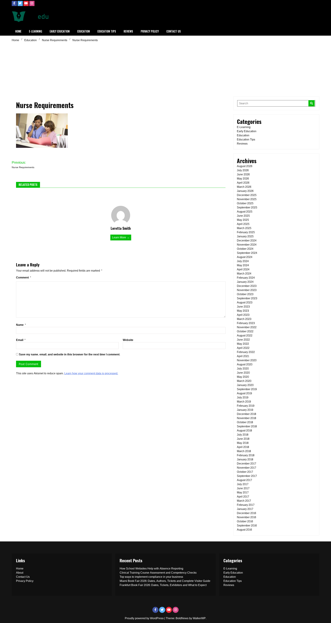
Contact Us (173, 31)
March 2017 (244, 500)
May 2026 (243, 178)
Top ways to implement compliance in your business (151, 576)
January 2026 (245, 190)
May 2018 (242, 442)
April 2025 (243, 223)
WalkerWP (199, 618)
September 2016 (247, 525)
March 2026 (244, 186)
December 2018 (246, 413)
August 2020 (244, 364)
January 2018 (245, 459)
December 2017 (246, 463)
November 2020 (247, 360)
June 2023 (243, 306)
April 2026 (243, 182)
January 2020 (245, 385)
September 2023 (247, 298)
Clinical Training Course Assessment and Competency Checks (158, 572)
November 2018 (246, 418)
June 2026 (243, 174)
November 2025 (247, 199)
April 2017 (243, 496)
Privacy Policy (150, 31)
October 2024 (245, 248)
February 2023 (246, 323)
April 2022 (243, 347)
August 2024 (244, 257)
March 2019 (244, 401)
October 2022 (245, 331)
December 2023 (247, 285)
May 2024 (243, 265)
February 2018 (245, 455)
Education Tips (106, 31)
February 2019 (245, 405)
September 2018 (247, 426)
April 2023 (243, 314)
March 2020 (244, 380)
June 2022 (243, 339)
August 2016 (244, 529)
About (19, 572)
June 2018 (243, 438)
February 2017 (245, 504)
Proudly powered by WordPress (144, 618)
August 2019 (244, 393)
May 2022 (243, 343)
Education (83, 31)
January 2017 (245, 508)
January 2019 (245, 409)
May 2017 (243, 492)
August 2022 (244, 335)
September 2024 (247, 252)
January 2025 (245, 236)
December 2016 (246, 513)
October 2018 (245, 422)
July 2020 (243, 368)
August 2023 (244, 302)
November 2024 (247, 244)
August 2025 (244, 211)
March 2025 (244, 228)
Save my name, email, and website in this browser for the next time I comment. (69, 354)
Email (21, 339)
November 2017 (246, 467)
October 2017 (245, 471)
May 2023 (243, 310)
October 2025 (245, 203)
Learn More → (120, 237)
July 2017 (242, 484)
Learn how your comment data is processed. (91, 373)
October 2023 (245, 294)
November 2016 (246, 517)
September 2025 (247, 207)
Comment (23, 277)
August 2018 (244, 430)
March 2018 (244, 451)
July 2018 (242, 434)
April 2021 (243, 356)
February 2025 (246, 232)
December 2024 (247, 240)
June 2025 (243, 215)
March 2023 (244, 318)
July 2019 (242, 397)
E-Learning (35, 31)
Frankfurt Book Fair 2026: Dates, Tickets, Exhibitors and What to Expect (163, 585)
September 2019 (247, 389)
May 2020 (243, 376)
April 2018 (243, 447)
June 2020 (243, 372)
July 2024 (243, 261)
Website (128, 339)
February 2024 (246, 277)
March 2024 (244, 273)
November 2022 (247, 327)
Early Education (60, 31)
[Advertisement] (165, 69)
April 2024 (243, 269)
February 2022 (246, 352)
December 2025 (247, 195)
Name (21, 324)
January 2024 (245, 281)
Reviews (128, 31)
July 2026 (243, 170)
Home (18, 31)
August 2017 (244, 480)
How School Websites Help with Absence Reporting (151, 568)
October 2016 (245, 521)
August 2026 (244, 166)
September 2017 (247, 475)
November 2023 (247, 290)
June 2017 (243, 488)
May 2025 (243, 219)
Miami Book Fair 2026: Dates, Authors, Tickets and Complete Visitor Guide (165, 580)
